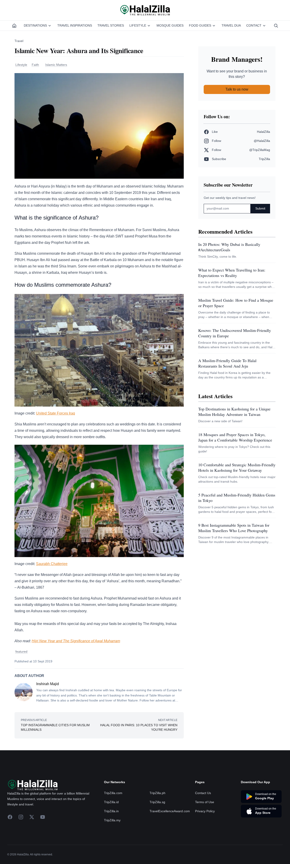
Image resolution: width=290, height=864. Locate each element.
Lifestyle (137, 25)
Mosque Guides (170, 25)
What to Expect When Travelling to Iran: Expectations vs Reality (231, 272)
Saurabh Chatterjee (52, 564)
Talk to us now (236, 89)
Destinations (35, 25)
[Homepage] (14, 26)
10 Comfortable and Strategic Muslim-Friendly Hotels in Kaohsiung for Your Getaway (237, 467)
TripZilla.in (111, 838)
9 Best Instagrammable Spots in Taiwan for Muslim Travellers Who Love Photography (233, 527)
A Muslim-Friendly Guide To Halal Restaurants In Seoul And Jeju (227, 363)
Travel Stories (110, 25)
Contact (253, 25)
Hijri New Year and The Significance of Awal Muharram (76, 641)
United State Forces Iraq (55, 413)
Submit (260, 208)
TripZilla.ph (157, 820)
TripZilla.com (113, 820)
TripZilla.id (111, 829)
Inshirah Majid (47, 684)
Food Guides (200, 25)
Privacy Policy (205, 838)
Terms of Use (204, 829)
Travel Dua (231, 25)
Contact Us (203, 820)
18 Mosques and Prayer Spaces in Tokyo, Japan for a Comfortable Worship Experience (235, 437)
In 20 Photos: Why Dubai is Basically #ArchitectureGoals (229, 247)
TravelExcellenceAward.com (170, 838)
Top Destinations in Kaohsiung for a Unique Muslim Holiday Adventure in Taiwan (234, 411)
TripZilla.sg (157, 829)
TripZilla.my (112, 847)
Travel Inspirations (74, 25)
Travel (18, 41)
